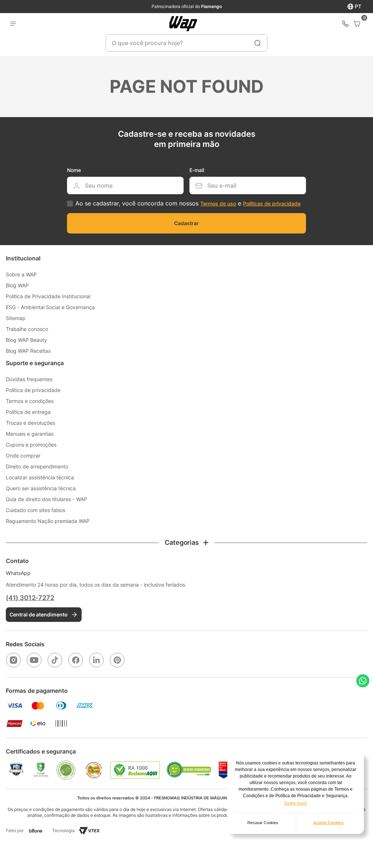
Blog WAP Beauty (26, 340)
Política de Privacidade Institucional (48, 296)
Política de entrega (28, 412)
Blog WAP (17, 285)
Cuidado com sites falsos (35, 510)
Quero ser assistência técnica (41, 488)
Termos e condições (30, 401)
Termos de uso (218, 203)
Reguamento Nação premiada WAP (48, 521)
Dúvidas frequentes (29, 379)
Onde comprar (23, 455)
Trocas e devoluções (30, 423)
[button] (186, 542)
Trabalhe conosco (27, 329)
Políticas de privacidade (272, 203)
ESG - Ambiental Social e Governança (50, 307)
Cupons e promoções (31, 445)
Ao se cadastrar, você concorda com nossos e (188, 203)
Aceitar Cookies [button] (328, 822)
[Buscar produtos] (257, 43)
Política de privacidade (33, 390)
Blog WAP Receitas (28, 351)
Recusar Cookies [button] (262, 822)
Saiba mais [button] (295, 803)
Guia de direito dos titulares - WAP (46, 499)
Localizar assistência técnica (40, 477)
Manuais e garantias (30, 434)
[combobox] (186, 43)
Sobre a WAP (21, 274)
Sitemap (15, 318)
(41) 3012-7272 (30, 598)
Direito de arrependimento (37, 466)
